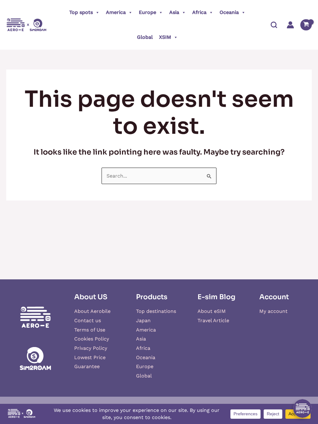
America (116, 12)
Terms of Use (89, 330)
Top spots (81, 12)
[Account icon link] (290, 25)
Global (145, 37)
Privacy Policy (90, 348)
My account (273, 311)
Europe (147, 12)
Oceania (229, 12)
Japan (143, 320)
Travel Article (213, 320)
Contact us (87, 320)
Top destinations (156, 311)
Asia (174, 12)
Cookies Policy (91, 339)
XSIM (165, 37)
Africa (199, 12)
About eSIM (212, 311)
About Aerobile (92, 311)
